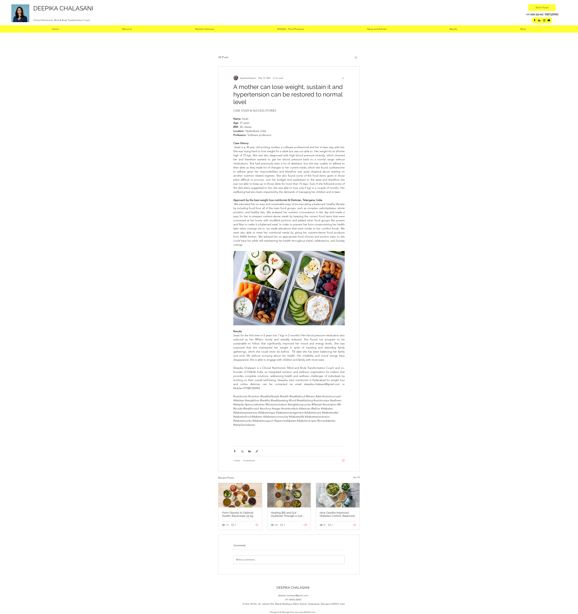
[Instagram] (544, 20)
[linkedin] (539, 20)
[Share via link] (256, 451)
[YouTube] (548, 20)
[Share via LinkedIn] (249, 451)
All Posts (223, 57)
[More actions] (343, 78)
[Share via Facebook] (234, 451)
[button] (453, 29)
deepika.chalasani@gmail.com (293, 595)
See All (356, 477)
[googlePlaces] (534, 20)
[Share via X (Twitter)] (242, 451)
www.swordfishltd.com (304, 612)
